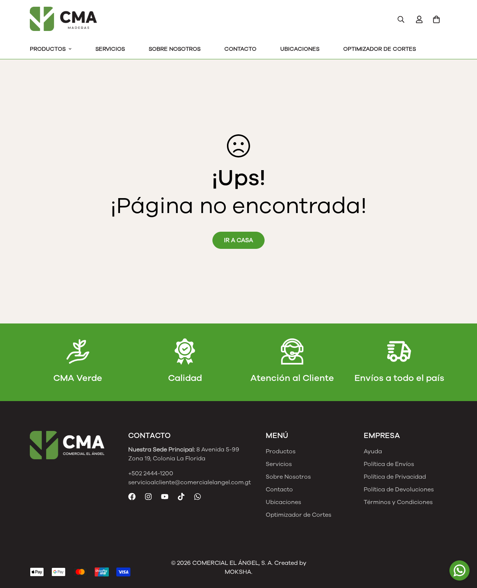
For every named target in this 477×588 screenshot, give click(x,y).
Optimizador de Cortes (379, 49)
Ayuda (373, 451)
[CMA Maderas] (63, 19)
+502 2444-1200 (150, 473)
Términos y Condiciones (398, 502)
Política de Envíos (389, 464)
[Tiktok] (181, 496)
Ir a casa (238, 240)
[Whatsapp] (197, 496)
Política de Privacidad (395, 477)
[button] (436, 19)
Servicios (110, 49)
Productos (48, 49)
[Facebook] (132, 496)
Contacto (240, 49)
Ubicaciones (299, 49)
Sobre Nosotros (174, 49)
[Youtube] (164, 496)
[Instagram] (148, 496)
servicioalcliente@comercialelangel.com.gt (189, 482)
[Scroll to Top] (462, 547)
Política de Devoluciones (399, 489)
